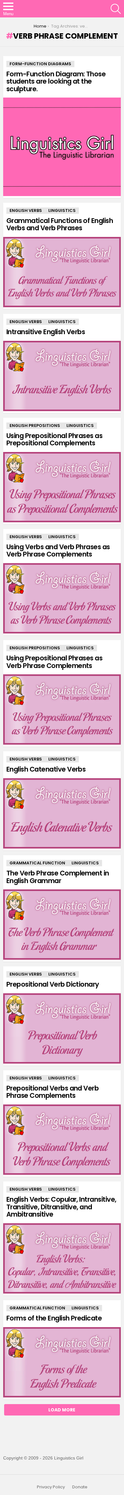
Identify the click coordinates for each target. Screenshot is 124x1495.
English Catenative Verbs (46, 769)
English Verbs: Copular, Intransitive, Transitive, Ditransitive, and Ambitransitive (61, 1207)
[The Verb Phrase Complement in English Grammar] (62, 924)
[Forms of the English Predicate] (62, 1362)
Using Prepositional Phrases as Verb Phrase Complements (54, 661)
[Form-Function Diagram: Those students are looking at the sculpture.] (62, 147)
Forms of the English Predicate (54, 1318)
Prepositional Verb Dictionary (52, 984)
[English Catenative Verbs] (62, 813)
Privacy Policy (51, 1487)
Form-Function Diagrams (40, 64)
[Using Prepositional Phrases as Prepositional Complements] (62, 487)
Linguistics (62, 210)
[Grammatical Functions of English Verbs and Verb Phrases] (62, 272)
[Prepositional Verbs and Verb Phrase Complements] (62, 1139)
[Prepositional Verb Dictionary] (62, 1028)
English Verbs (26, 210)
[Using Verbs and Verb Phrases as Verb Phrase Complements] (62, 598)
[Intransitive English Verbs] (62, 376)
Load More (61, 1410)
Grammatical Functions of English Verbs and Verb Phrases (59, 224)
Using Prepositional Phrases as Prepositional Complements (54, 439)
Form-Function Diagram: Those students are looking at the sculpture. (56, 81)
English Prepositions (35, 426)
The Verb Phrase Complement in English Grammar (57, 876)
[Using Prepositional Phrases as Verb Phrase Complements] (62, 709)
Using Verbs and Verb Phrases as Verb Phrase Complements (58, 550)
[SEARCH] (116, 9)
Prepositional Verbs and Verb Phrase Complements (52, 1092)
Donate (79, 1487)
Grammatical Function (37, 863)
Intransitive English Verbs (45, 331)
